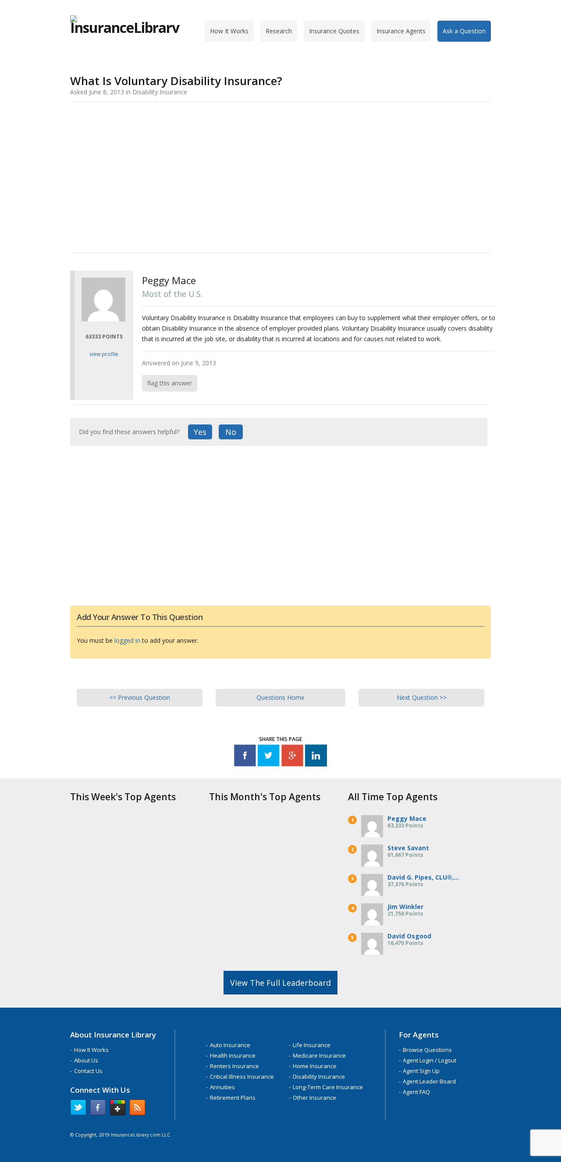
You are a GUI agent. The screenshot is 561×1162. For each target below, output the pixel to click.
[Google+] (292, 757)
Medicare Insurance (319, 1055)
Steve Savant (408, 848)
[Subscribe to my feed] (137, 1109)
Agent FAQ (416, 1092)
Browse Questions (427, 1050)
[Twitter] (269, 757)
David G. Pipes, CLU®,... (423, 877)
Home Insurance (315, 1066)
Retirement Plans (233, 1097)
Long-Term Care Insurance (328, 1087)
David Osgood (409, 936)
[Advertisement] (280, 175)
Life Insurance (311, 1045)
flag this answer (169, 383)
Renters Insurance (234, 1066)
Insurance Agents (401, 31)
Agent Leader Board (429, 1081)
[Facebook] (245, 757)
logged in (127, 640)
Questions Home (280, 697)
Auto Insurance (230, 1045)
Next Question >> (422, 697)
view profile (103, 354)
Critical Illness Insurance (242, 1076)
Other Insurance (314, 1097)
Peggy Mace (406, 818)
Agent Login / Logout (429, 1060)
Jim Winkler (405, 906)
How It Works (229, 31)
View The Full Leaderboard (280, 982)
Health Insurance (233, 1055)
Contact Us (88, 1071)
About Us (86, 1060)
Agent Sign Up (421, 1071)
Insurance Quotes (334, 31)
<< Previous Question (139, 697)
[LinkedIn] (316, 757)
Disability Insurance (319, 1076)
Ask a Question (464, 31)
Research (279, 31)
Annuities (222, 1087)
